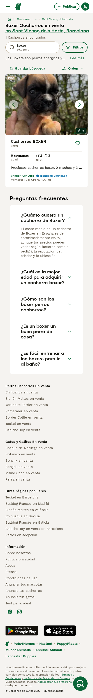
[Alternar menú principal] (8, 6)
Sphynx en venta (19, 461)
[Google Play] (21, 630)
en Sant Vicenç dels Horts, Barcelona (47, 30)
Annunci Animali (48, 650)
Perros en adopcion (21, 535)
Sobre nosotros (18, 553)
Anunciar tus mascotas (24, 584)
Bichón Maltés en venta (24, 399)
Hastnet (45, 644)
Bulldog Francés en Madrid (27, 504)
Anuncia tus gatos (20, 597)
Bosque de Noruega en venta (29, 448)
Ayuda (10, 566)
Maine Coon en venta (22, 473)
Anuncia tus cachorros (23, 591)
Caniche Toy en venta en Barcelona (34, 529)
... (36, 19)
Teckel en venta (18, 424)
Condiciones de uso (21, 578)
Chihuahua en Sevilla (22, 516)
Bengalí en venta (19, 467)
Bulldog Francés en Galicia (27, 522)
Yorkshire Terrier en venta (26, 405)
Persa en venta (17, 479)
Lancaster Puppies (20, 656)
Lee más (77, 58)
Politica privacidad (20, 559)
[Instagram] (19, 611)
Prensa (10, 572)
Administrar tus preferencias (56, 681)
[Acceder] (85, 6)
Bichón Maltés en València (26, 510)
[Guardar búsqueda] (80, 683)
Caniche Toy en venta (22, 430)
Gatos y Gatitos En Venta (26, 442)
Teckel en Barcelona (21, 497)
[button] (46, 104)
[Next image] (79, 104)
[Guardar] (77, 143)
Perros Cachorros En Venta (27, 386)
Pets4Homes (24, 644)
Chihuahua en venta (21, 392)
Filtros (78, 47)
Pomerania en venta (21, 411)
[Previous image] (13, 104)
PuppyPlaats (67, 644)
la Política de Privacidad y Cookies (46, 678)
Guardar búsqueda (30, 68)
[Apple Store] (60, 630)
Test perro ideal (18, 603)
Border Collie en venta (23, 417)
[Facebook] (9, 611)
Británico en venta (20, 454)
